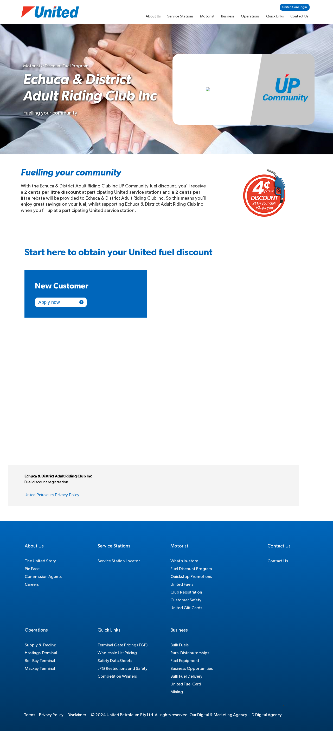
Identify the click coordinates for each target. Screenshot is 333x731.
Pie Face (32, 569)
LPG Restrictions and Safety (123, 668)
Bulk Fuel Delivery (186, 676)
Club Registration (186, 592)
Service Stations (180, 16)
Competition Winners (117, 676)
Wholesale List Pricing (117, 653)
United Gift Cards (186, 608)
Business (227, 16)
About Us (153, 16)
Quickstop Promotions (191, 577)
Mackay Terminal (40, 668)
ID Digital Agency (266, 715)
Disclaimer (76, 715)
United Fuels (181, 584)
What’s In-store (184, 561)
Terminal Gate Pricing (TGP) (123, 645)
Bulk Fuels (179, 645)
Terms (29, 715)
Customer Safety (185, 600)
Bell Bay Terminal (40, 661)
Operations (250, 16)
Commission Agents (43, 577)
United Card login (294, 7)
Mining (176, 692)
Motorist (207, 16)
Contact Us (299, 16)
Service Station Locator (119, 561)
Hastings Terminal (41, 653)
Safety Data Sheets (115, 661)
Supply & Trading (40, 645)
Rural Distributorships (189, 653)
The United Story (40, 561)
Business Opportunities (191, 668)
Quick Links (275, 16)
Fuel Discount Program (191, 569)
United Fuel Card (185, 684)
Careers (32, 584)
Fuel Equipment (184, 661)
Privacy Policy (51, 715)
